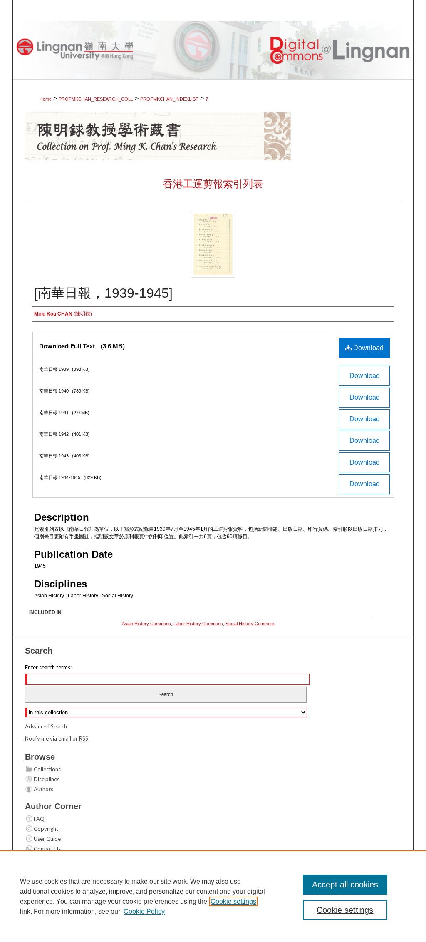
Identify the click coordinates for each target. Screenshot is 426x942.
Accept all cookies (345, 884)
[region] (213, 896)
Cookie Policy (144, 911)
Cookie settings (233, 901)
